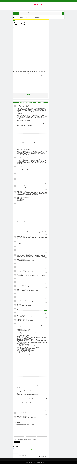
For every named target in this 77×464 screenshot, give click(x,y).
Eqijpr (17, 315)
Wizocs (18, 412)
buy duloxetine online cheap (29, 290)
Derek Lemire (20, 451)
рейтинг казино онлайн (39, 256)
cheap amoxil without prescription (24, 267)
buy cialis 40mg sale (23, 305)
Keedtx (18, 285)
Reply (46, 155)
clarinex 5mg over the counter (28, 417)
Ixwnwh (18, 289)
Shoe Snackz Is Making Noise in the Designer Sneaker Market (57, 12)
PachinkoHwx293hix (19, 236)
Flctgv (17, 308)
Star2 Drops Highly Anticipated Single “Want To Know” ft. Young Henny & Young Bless (30, 12)
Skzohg (18, 416)
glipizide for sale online (24, 286)
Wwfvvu (18, 304)
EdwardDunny (19, 197)
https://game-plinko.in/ (25, 229)
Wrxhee (18, 319)
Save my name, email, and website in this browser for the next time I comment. (25, 439)
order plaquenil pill (24, 301)
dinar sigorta (18, 249)
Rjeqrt (17, 270)
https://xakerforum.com (20, 160)
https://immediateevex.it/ (24, 147)
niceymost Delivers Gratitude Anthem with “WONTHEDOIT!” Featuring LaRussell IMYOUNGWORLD (42, 454)
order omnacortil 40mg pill (33, 275)
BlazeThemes (42, 462)
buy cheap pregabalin (27, 413)
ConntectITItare (19, 105)
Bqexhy (18, 274)
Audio (40, 9)
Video (43, 9)
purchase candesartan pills (24, 260)
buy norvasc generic (26, 316)
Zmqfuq (18, 300)
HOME (32, 9)
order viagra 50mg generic (24, 309)
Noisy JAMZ (39, 4)
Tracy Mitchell (38, 456)
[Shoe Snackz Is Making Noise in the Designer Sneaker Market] (45, 13)
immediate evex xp (39, 116)
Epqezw (18, 259)
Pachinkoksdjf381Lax (20, 241)
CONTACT (36, 9)
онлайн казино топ (19, 254)
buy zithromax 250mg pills (27, 271)
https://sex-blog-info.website (20, 199)
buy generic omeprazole (26, 320)
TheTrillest (37, 451)
